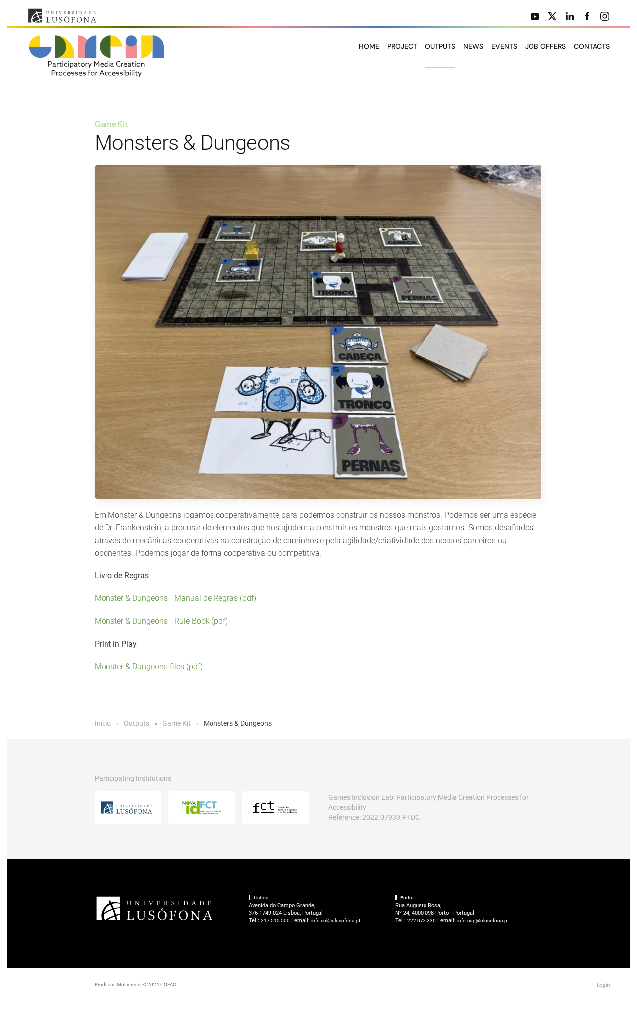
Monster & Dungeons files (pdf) (149, 666)
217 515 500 (275, 920)
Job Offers (545, 46)
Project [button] (402, 46)
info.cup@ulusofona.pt (483, 920)
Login (603, 984)
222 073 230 (421, 920)
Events (504, 46)
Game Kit (111, 124)
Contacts (592, 46)
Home (369, 46)
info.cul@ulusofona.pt (335, 920)
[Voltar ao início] (97, 56)
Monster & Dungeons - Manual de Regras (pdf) (175, 598)
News (473, 46)
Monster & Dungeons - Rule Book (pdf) (161, 621)
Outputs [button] (440, 46)
